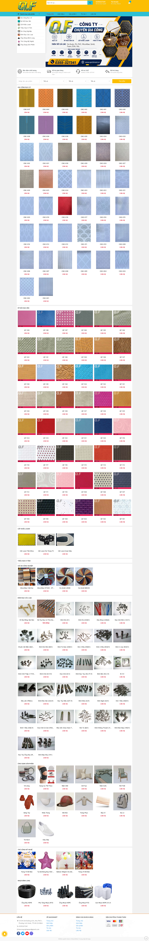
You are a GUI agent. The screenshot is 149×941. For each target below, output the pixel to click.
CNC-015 (122, 217)
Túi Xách (27, 840)
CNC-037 (27, 109)
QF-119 (122, 438)
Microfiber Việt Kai (26, 588)
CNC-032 (27, 163)
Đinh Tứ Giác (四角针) (65, 647)
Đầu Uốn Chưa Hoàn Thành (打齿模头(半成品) (65, 728)
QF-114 (103, 465)
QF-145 (103, 330)
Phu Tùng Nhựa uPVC (46, 903)
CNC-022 (103, 190)
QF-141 (45, 357)
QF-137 (122, 357)
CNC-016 (103, 217)
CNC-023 (84, 190)
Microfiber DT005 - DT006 (45, 588)
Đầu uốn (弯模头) (27, 701)
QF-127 (84, 411)
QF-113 (122, 465)
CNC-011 (84, 244)
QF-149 (26, 330)
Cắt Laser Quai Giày (65, 551)
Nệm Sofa (103, 786)
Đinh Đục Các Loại (26, 34)
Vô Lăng (27, 786)
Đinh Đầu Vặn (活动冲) (45, 701)
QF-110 (65, 492)
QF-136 (26, 384)
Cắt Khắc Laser (25, 24)
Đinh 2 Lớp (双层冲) (122, 647)
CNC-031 (46, 163)
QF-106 (26, 519)
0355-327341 (90, 72)
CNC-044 (46, 109)
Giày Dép (46, 840)
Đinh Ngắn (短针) (103, 701)
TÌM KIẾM (122, 81)
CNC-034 (103, 136)
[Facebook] (18, 933)
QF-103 (84, 519)
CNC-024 (65, 190)
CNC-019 (46, 217)
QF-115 (84, 465)
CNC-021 (122, 190)
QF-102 (103, 519)
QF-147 (65, 330)
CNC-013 (46, 244)
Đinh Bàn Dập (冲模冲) (122, 728)
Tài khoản (114, 2)
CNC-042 (84, 109)
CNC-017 (84, 217)
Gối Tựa (84, 786)
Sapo (89, 939)
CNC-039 (27, 136)
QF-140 (65, 357)
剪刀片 (122, 674)
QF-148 (46, 330)
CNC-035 (84, 136)
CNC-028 (103, 163)
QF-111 (45, 492)
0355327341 (101, 2)
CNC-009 (122, 244)
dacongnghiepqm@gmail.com (29, 929)
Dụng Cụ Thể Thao (45, 786)
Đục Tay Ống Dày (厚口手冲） (26, 755)
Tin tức (83, 14)
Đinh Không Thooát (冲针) (103, 728)
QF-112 (26, 492)
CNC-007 (46, 271)
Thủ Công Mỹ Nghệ (27, 41)
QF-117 (45, 465)
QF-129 (46, 411)
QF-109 (84, 492)
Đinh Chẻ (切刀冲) (46, 674)
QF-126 (103, 411)
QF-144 (122, 330)
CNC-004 (103, 271)
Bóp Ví (103, 813)
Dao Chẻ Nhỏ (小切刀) (122, 620)
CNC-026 (27, 190)
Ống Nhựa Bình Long (27, 38)
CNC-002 (27, 298)
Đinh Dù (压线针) (84, 620)
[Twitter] (23, 933)
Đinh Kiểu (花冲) (84, 701)
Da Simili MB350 (84, 588)
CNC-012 (65, 244)
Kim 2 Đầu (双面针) (84, 647)
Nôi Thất (122, 786)
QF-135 (46, 384)
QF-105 (46, 519)
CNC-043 (65, 109)
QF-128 (65, 411)
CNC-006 (65, 271)
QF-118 (26, 465)
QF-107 (122, 492)
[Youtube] (27, 933)
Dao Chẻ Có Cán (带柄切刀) (45, 728)
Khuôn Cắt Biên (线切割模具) (26, 647)
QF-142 (26, 357)
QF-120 (103, 438)
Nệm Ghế (65, 786)
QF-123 (46, 438)
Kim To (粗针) (84, 728)
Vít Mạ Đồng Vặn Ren (26, 620)
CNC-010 (103, 244)
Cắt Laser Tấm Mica (27, 551)
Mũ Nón (65, 813)
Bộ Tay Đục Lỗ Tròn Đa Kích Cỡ (45, 620)
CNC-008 (27, 271)
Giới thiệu (61, 14)
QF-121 (84, 438)
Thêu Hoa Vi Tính (26, 28)
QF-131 (122, 384)
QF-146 (84, 330)
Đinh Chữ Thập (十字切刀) (26, 674)
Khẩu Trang (46, 813)
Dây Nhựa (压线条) (103, 620)
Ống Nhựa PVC (84, 903)
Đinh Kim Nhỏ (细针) (46, 647)
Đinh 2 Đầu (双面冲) (103, 647)
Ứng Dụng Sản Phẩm (27, 44)
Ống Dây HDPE (27, 903)
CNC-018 (65, 217)
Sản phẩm (72, 14)
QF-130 (26, 411)
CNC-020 (27, 217)
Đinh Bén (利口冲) (103, 674)
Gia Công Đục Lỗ (26, 18)
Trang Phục (84, 813)
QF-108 (103, 492)
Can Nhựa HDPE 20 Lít (103, 903)
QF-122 (65, 438)
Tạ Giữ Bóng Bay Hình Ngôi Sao (45, 872)
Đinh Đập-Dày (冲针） (45, 755)
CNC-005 (84, 271)
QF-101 (122, 519)
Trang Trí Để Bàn (27, 872)
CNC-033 (122, 136)
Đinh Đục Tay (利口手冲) (84, 674)
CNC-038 (46, 136)
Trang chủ (50, 14)
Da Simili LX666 (64, 588)
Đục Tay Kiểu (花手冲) (65, 701)
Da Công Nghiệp (26, 31)
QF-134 (65, 384)
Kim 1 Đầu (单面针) (122, 701)
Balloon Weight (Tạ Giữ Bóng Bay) (65, 872)
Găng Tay (27, 813)
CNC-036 (65, 136)
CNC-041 (103, 109)
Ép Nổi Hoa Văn (25, 21)
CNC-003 (122, 271)
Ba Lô (122, 813)
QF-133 (84, 384)
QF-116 (65, 465)
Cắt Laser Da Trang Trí (46, 551)
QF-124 (26, 438)
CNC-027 (122, 163)
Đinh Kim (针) (65, 620)
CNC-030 (65, 163)
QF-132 (103, 384)
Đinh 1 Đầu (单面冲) (26, 728)
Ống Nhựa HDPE (65, 903)
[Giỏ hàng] (129, 3)
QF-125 (122, 411)
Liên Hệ (93, 14)
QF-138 (103, 357)
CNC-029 (84, 163)
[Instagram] (31, 933)
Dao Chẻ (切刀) (65, 674)
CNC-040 (122, 109)
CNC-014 (27, 244)
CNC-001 (46, 298)
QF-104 (65, 519)
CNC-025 (46, 190)
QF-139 (84, 357)
